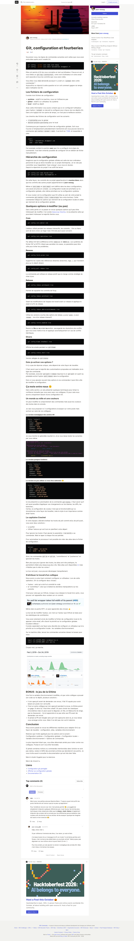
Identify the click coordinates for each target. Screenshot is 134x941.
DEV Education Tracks (43, 927)
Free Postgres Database (106, 927)
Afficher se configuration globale (40, 771)
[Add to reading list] (17, 76)
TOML (68, 131)
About (91, 927)
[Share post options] (17, 87)
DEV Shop (116, 927)
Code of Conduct (50, 855)
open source (57, 934)
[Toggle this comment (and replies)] (27, 801)
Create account (112, 2)
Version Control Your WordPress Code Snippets (102, 39)
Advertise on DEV (61, 927)
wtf (31, 52)
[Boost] (17, 82)
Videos (35, 927)
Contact (96, 927)
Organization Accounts (73, 927)
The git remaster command (99, 55)
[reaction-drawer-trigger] (17, 64)
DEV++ (30, 927)
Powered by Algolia (66, 2)
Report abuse (60, 855)
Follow (105, 13)
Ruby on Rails (63, 936)
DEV (73, 934)
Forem (48, 934)
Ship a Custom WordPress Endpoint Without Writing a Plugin (104, 47)
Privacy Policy (68, 932)
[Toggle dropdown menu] (82, 797)
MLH (67, 930)
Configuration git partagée (37, 769)
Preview (40, 792)
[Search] (21, 2)
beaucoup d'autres (59, 212)
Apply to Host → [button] (32, 912)
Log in (103, 2)
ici (78, 565)
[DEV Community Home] (17, 2)
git (28, 52)
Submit (32, 792)
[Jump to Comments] (17, 70)
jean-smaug (33, 37)
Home (15, 927)
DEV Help (53, 927)
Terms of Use (76, 932)
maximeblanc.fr (65, 39)
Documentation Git (35, 773)
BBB (31, 798)
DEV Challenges (23, 927)
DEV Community (43, 925)
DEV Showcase (84, 927)
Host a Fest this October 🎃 (41, 899)
